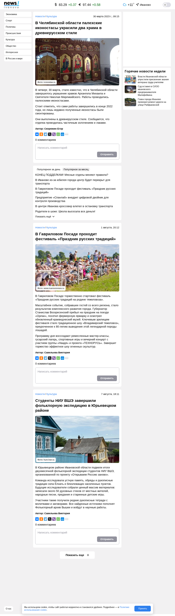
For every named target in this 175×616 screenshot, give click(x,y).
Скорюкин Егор (53, 128)
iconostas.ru (49, 82)
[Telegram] (45, 134)
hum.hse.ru (49, 460)
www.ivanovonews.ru (54, 288)
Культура (51, 16)
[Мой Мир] (62, 134)
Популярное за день (48, 169)
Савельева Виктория (57, 352)
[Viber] (54, 134)
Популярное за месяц (76, 169)
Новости (40, 16)
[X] (49, 134)
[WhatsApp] (58, 134)
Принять (142, 608)
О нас (8, 609)
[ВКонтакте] (37, 134)
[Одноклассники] (41, 134)
